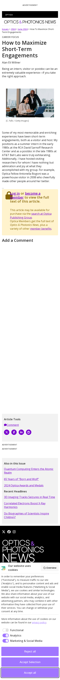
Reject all (30, 651)
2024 (13, 29)
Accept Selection (30, 662)
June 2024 (23, 29)
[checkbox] (12, 630)
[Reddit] (28, 432)
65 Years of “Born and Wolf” (21, 479)
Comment (13, 425)
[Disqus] (30, 285)
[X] (6, 432)
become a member (25, 195)
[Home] (23, 552)
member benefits (41, 228)
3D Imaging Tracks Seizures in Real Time (29, 497)
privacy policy (39, 622)
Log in (15, 193)
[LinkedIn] (21, 432)
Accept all (30, 673)
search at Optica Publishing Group (31, 215)
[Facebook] (14, 432)
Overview (51, 567)
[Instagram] (14, 532)
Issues (5, 29)
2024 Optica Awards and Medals (24, 485)
